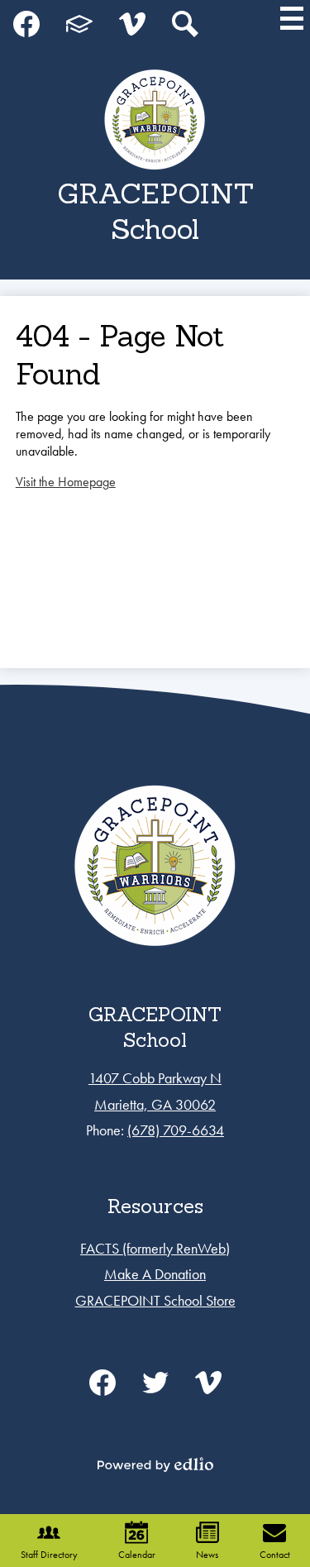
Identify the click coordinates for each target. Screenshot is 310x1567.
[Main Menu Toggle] (292, 18)
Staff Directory (49, 1554)
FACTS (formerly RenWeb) (155, 1248)
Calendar (136, 1554)
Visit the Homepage (66, 481)
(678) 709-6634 (175, 1129)
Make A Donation (155, 1273)
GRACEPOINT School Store (155, 1300)
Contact (275, 1554)
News (207, 1554)
